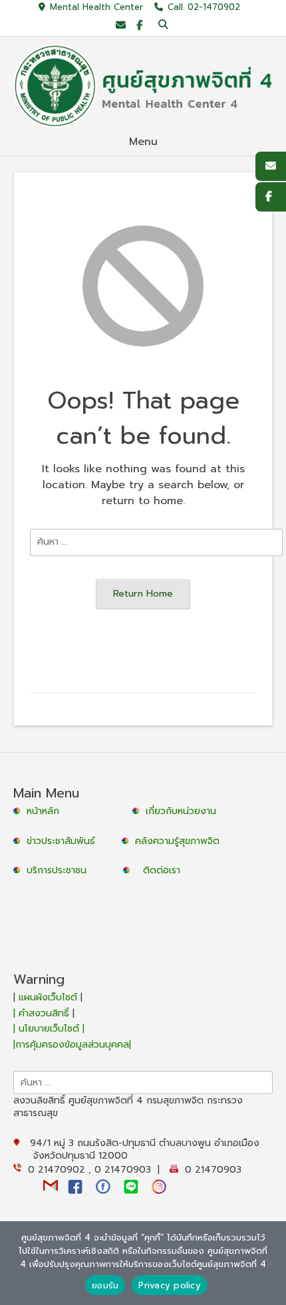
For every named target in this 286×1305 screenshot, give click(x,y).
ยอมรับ (105, 1285)
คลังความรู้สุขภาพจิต (177, 841)
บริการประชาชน (60, 870)
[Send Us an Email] (120, 26)
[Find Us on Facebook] (139, 26)
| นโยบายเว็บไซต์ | (48, 1029)
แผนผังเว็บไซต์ (48, 997)
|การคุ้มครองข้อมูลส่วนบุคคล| (72, 1045)
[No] (269, 1263)
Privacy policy (169, 1285)
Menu (143, 142)
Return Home (143, 593)
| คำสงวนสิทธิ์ (42, 1013)
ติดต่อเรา (161, 870)
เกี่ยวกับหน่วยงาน (181, 811)
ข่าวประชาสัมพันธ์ (64, 841)
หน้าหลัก (41, 811)
